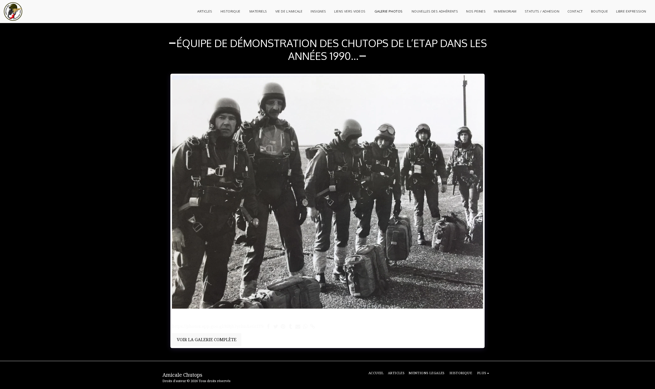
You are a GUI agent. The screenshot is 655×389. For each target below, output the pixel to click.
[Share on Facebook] (268, 326)
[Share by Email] (298, 326)
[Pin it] (283, 326)
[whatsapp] (305, 326)
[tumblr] (290, 326)
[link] (312, 326)
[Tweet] (275, 326)
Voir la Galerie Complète (206, 339)
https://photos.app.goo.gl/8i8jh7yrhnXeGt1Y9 (218, 326)
